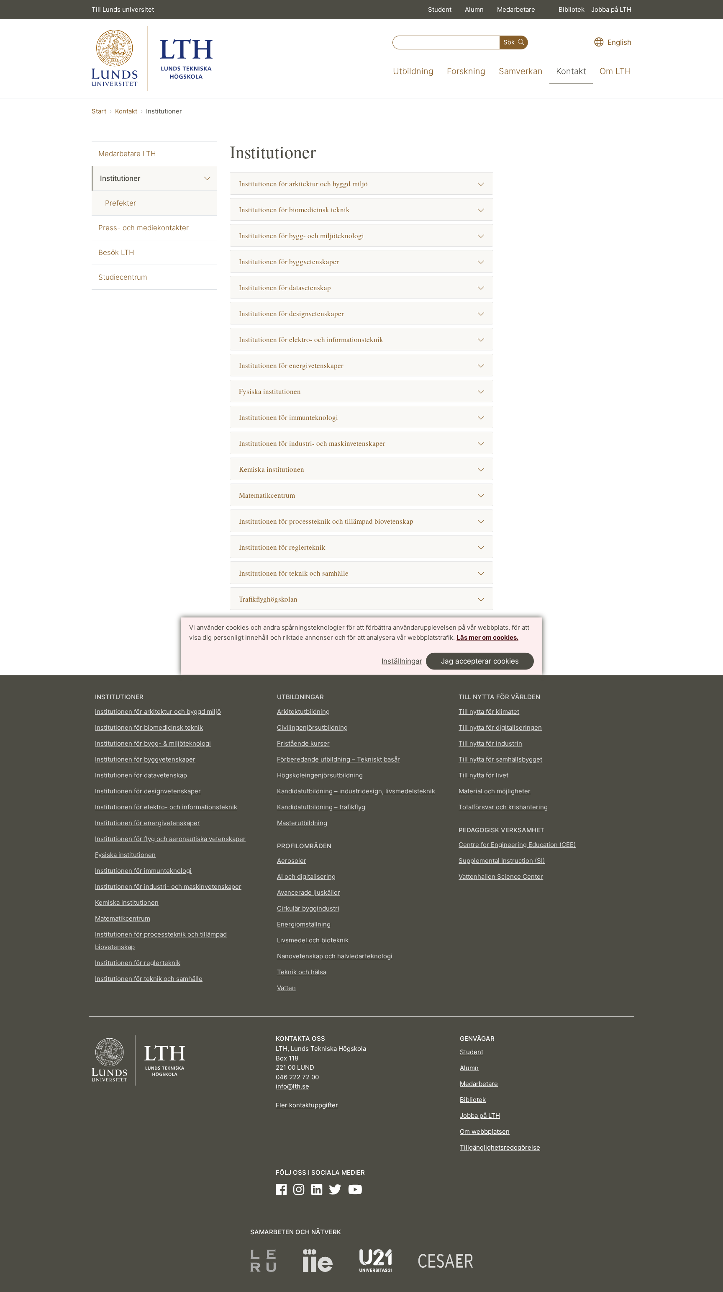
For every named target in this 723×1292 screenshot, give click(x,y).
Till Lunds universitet (123, 9)
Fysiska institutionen (270, 391)
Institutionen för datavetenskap (285, 287)
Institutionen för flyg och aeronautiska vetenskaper (170, 839)
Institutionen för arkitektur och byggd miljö (303, 183)
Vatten (286, 988)
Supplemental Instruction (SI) (502, 861)
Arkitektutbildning (303, 711)
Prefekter (120, 203)
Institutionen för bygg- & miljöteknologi (153, 743)
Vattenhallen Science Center (501, 876)
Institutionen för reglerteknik (282, 547)
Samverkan (521, 71)
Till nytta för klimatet (489, 711)
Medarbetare (516, 9)
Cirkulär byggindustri (308, 908)
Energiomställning (304, 924)
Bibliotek (572, 9)
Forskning (466, 71)
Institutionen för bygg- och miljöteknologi (301, 235)
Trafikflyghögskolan (268, 599)
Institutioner (120, 178)
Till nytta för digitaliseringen (500, 727)
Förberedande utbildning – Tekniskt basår (338, 759)
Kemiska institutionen (271, 469)
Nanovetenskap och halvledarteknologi (334, 956)
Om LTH (615, 71)
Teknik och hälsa (301, 972)
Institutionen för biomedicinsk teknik (294, 209)
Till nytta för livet (483, 775)
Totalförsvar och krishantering (503, 807)
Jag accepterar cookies (480, 660)
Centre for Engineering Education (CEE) (517, 845)
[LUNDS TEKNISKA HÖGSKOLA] (152, 58)
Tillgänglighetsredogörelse (500, 1147)
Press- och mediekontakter (143, 228)
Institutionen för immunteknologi (288, 417)
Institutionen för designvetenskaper (291, 313)
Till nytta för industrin (490, 743)
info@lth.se (292, 1086)
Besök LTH (116, 252)
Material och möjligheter (495, 791)
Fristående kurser (303, 743)
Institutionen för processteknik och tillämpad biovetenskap (326, 521)
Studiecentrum (122, 277)
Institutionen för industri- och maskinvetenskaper (312, 443)
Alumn (474, 9)
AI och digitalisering (306, 876)
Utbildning (413, 71)
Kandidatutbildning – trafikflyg (321, 807)
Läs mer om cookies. (487, 637)
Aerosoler (291, 861)
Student (439, 9)
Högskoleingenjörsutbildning (320, 775)
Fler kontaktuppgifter (307, 1105)
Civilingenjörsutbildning (312, 727)
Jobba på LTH (611, 9)
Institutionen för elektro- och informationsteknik (311, 339)
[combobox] (446, 42)
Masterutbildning (302, 823)
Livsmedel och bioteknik (313, 940)
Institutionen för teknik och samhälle (294, 573)
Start (99, 111)
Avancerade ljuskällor (308, 892)
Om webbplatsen (485, 1131)
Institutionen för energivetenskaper (291, 365)
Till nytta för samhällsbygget (500, 759)
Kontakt (571, 71)
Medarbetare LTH (127, 153)
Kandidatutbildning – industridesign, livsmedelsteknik (356, 791)
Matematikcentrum (267, 495)
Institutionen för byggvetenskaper (289, 261)
